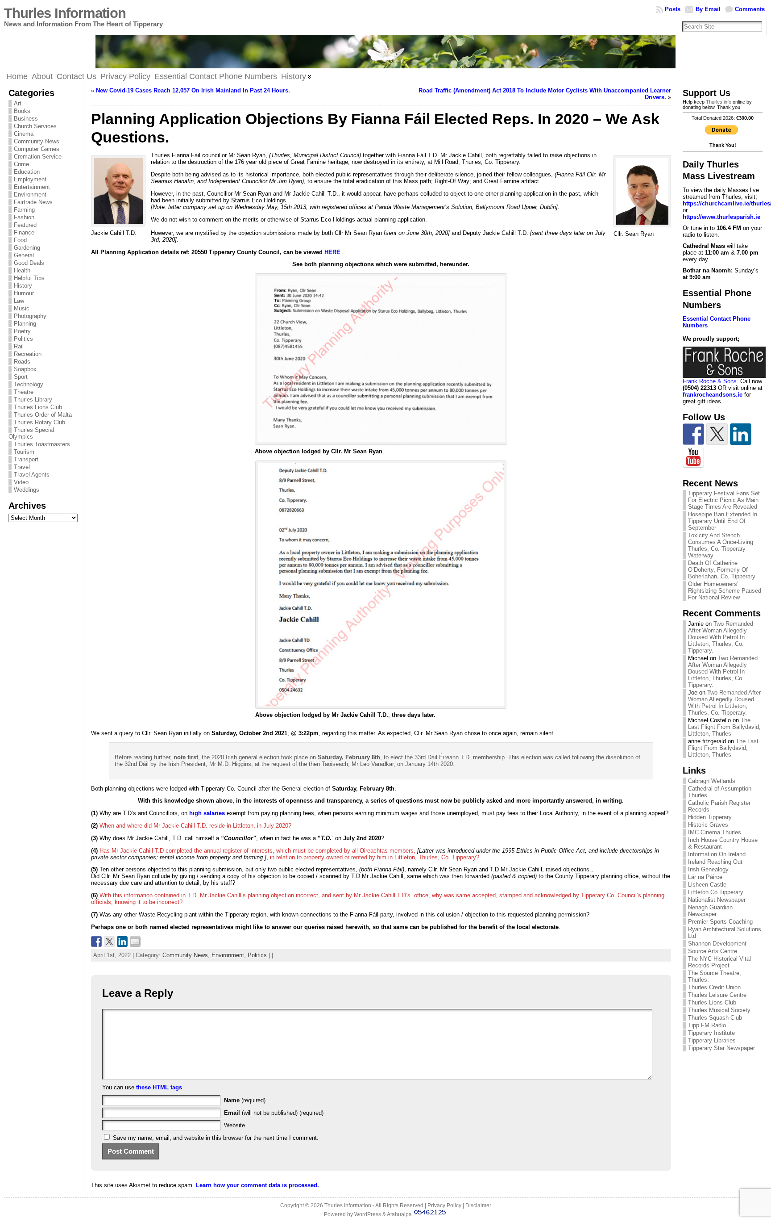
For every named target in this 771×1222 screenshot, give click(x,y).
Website (234, 1125)
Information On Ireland (717, 854)
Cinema (23, 133)
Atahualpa (399, 1214)
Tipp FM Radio (707, 1025)
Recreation (27, 354)
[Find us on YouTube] (693, 458)
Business (26, 118)
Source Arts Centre (712, 951)
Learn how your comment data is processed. (257, 1185)
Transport (26, 459)
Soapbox (25, 369)
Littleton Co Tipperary (715, 892)
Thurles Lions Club (38, 407)
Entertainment (32, 187)
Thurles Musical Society (719, 1010)
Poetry (22, 331)
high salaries (207, 813)
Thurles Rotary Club (39, 422)
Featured (25, 225)
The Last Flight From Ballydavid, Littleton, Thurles (724, 727)
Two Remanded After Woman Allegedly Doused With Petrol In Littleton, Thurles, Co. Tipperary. (720, 637)
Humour (24, 293)
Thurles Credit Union (714, 987)
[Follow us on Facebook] (693, 434)
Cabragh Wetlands (711, 781)
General (24, 255)
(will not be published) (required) (273, 1112)
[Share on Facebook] (96, 941)
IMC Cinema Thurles (714, 832)
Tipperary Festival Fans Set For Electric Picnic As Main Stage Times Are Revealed (724, 500)
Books (22, 111)
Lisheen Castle (707, 884)
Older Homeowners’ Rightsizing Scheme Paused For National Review (724, 591)
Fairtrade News (33, 202)
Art (17, 103)
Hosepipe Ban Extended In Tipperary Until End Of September (722, 521)
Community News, (186, 955)
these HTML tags (159, 1087)
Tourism (24, 451)
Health (22, 270)
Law (19, 300)
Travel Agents (32, 474)
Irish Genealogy (708, 869)
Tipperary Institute (711, 1032)
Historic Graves (708, 824)
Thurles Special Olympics (31, 433)
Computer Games (36, 149)
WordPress (367, 1214)
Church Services (35, 126)
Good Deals (29, 262)
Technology (28, 384)
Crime (21, 164)
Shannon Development (717, 943)
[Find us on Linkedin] (740, 434)
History (23, 285)
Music (21, 308)
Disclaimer (478, 1205)
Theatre (23, 392)
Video (21, 482)
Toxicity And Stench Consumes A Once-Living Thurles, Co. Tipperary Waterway (720, 545)
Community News (36, 141)
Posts (672, 9)
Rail (19, 346)
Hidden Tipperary (710, 817)
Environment (30, 194)
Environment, (229, 955)
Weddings (26, 489)
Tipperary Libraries (712, 1040)
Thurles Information (65, 13)
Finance (24, 232)
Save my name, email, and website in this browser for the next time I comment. (216, 1137)
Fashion (24, 217)
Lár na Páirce (705, 877)
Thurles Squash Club (715, 1017)
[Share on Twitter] (109, 941)
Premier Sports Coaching (720, 921)
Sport (21, 376)
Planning (25, 323)
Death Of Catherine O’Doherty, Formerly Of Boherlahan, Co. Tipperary (721, 570)
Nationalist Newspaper (717, 899)
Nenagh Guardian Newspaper (710, 910)
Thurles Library (33, 399)
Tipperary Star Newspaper (721, 1048)
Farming (24, 209)
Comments (750, 9)
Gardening (27, 247)
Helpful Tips (29, 278)
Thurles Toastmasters (42, 444)
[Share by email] (135, 941)
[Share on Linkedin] (122, 941)
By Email (708, 9)
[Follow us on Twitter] (717, 434)
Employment (30, 179)
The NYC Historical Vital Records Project (719, 962)
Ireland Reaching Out (715, 861)
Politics (23, 338)
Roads (22, 361)
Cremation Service (38, 156)
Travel (22, 467)
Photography (30, 316)
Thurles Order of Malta (43, 414)
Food (20, 240)
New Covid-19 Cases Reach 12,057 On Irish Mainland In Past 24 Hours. (193, 90)
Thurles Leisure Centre (717, 995)
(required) (244, 1100)
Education (27, 171)
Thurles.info (718, 102)
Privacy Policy (444, 1205)
